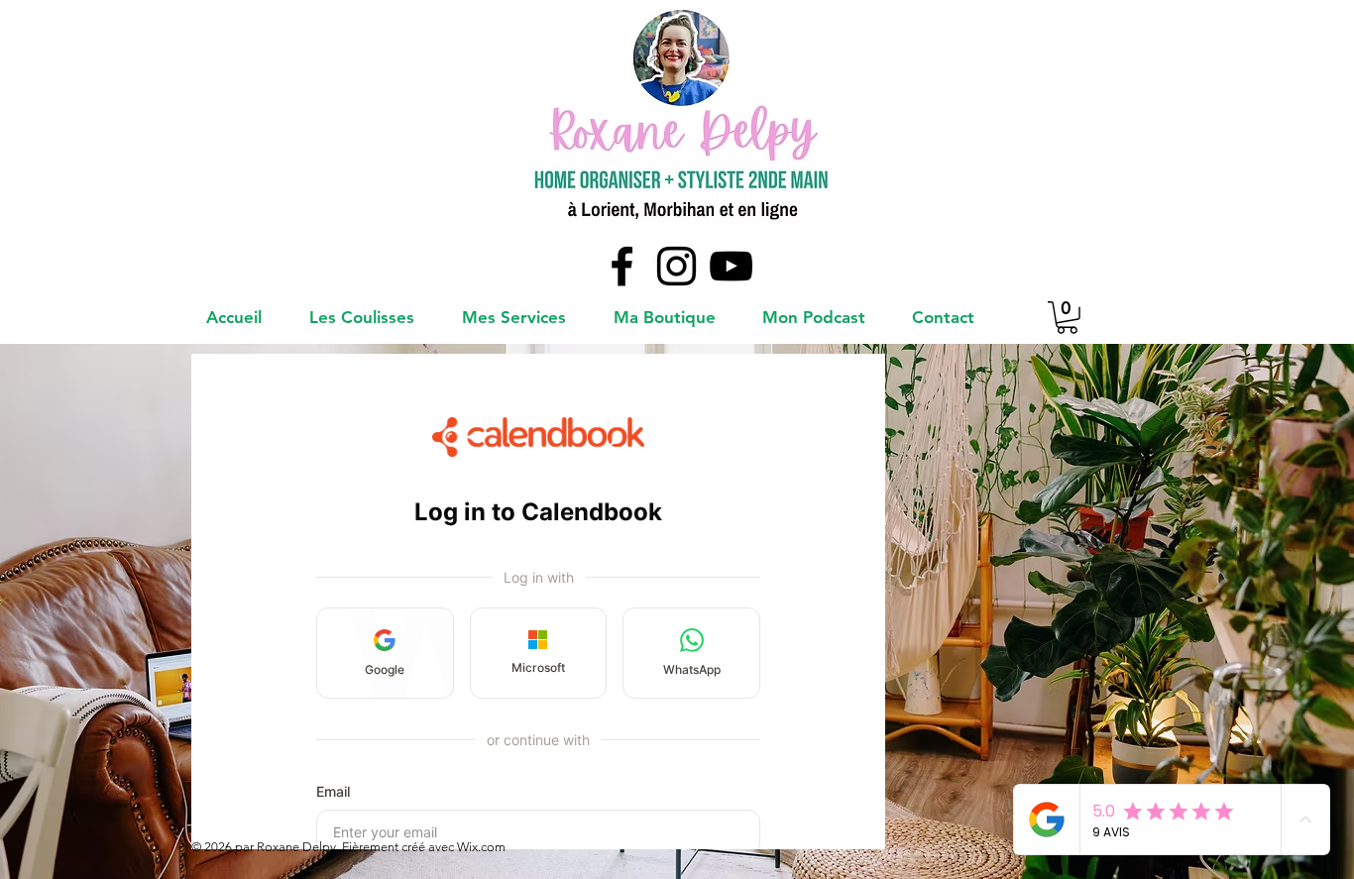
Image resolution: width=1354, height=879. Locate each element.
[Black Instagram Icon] (676, 266)
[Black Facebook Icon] (622, 266)
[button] (1067, 317)
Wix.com (480, 846)
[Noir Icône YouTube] (731, 266)
